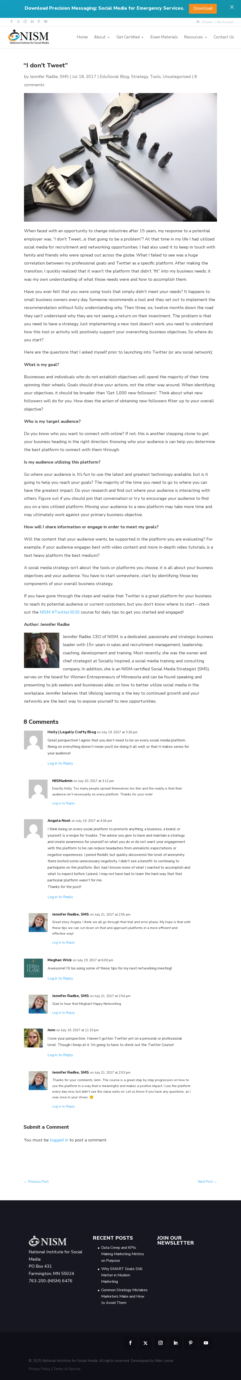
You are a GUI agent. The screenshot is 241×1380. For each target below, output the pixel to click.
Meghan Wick (60, 960)
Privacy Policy (39, 1369)
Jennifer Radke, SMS (49, 76)
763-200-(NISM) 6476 (50, 1281)
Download (202, 8)
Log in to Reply (60, 763)
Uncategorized (177, 76)
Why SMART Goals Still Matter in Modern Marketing (122, 1275)
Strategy (139, 76)
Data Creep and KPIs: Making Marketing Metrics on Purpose (122, 1254)
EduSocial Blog (114, 76)
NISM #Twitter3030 (60, 612)
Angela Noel (59, 820)
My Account (225, 22)
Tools (155, 76)
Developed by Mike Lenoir (152, 1360)
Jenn (51, 1030)
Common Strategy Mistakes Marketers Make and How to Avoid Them (124, 1296)
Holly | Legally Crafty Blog (72, 732)
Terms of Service (66, 1369)
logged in (59, 1140)
